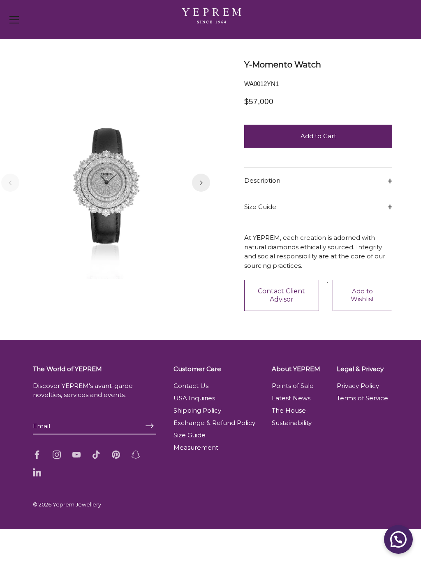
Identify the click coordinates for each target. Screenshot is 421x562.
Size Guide (260, 207)
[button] (10, 183)
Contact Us (190, 386)
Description (262, 180)
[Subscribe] (150, 426)
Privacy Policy (358, 386)
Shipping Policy (197, 410)
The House (289, 410)
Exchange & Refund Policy (214, 423)
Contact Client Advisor (281, 295)
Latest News (291, 398)
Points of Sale (293, 386)
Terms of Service (362, 398)
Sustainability (292, 423)
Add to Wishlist (362, 295)
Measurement (195, 447)
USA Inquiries (194, 398)
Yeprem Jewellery (77, 505)
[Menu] (14, 20)
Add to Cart (318, 136)
